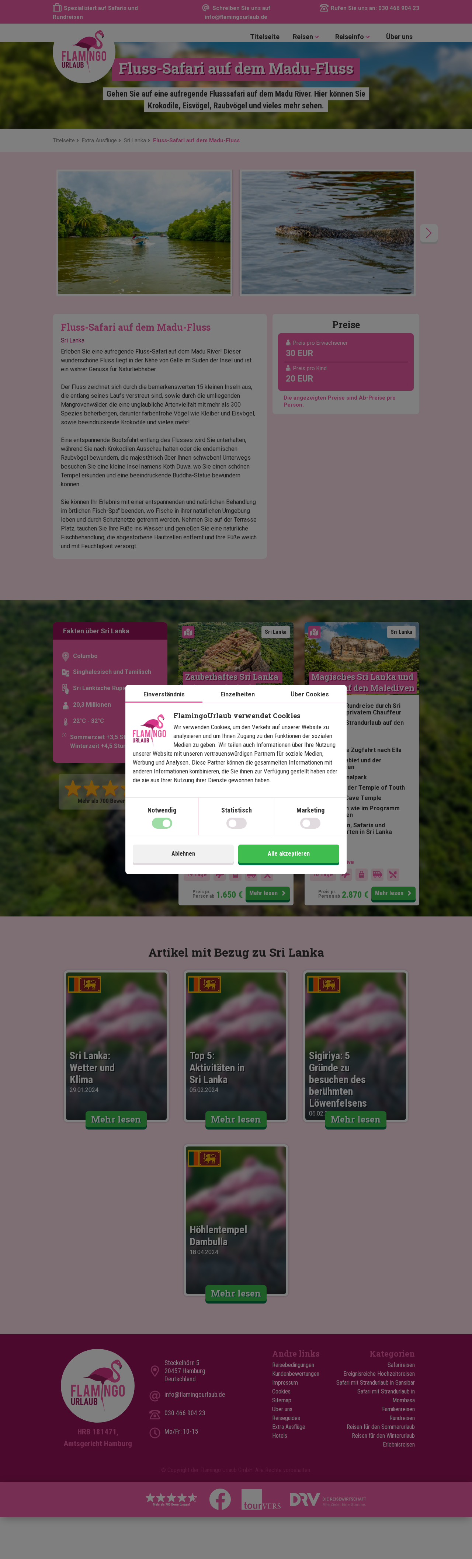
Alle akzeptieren (289, 853)
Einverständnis (164, 694)
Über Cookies (310, 694)
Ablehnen (183, 853)
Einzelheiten (238, 694)
